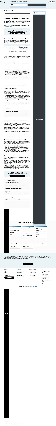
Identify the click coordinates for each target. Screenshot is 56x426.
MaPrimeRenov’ (19, 1)
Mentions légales (31, 286)
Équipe (5, 274)
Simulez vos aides (52, 1)
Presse (5, 272)
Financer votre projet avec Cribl (21, 277)
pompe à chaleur (9, 40)
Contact (36, 286)
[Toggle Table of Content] (29, 16)
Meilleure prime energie (20, 275)
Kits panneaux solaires (32, 272)
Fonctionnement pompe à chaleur (16, 225)
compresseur (10, 20)
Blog (5, 271)
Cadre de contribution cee (21, 271)
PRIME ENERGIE (19, 269)
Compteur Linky (31, 271)
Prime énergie (25, 1)
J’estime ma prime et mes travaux (17, 33)
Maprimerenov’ (19, 272)
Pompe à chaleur (13, 1)
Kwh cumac (31, 274)
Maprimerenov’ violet (20, 274)
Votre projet (13, 4)
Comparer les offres (28, 263)
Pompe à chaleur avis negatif (34, 276)
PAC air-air (14, 166)
